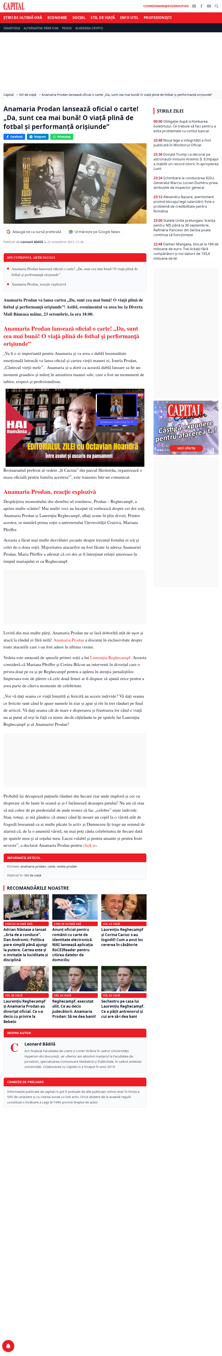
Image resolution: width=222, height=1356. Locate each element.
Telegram (40, 137)
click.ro (89, 845)
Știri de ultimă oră (22, 17)
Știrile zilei (170, 111)
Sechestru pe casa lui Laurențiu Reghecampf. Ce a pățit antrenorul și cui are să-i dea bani (122, 1009)
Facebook (16, 137)
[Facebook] (201, 6)
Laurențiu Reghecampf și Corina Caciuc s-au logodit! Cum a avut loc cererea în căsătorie (122, 937)
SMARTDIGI (11, 28)
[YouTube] (209, 6)
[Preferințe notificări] (8, 1346)
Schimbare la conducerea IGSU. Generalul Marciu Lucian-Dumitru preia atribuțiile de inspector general (185, 183)
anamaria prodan (33, 866)
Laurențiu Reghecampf (110, 657)
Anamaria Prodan (68, 640)
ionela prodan (67, 866)
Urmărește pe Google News (97, 231)
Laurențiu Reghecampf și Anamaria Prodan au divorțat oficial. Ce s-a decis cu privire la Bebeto (24, 1011)
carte (51, 866)
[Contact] (194, 6)
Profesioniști (157, 17)
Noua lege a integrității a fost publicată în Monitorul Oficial (182, 142)
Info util (129, 17)
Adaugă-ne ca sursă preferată (36, 231)
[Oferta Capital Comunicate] (186, 428)
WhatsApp (64, 137)
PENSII (67, 28)
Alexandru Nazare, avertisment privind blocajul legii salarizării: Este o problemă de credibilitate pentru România (184, 204)
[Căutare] (217, 6)
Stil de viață (103, 17)
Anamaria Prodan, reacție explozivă (38, 284)
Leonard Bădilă (32, 242)
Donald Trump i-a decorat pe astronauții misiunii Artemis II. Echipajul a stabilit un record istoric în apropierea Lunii (186, 161)
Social (78, 17)
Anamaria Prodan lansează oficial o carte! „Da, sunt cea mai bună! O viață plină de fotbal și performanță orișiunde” (74, 271)
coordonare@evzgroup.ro (166, 6)
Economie (57, 17)
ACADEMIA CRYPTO (89, 28)
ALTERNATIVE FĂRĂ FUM (41, 28)
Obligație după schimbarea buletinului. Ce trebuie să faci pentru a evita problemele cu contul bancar (184, 126)
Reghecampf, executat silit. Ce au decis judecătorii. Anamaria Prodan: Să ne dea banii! (74, 1009)
